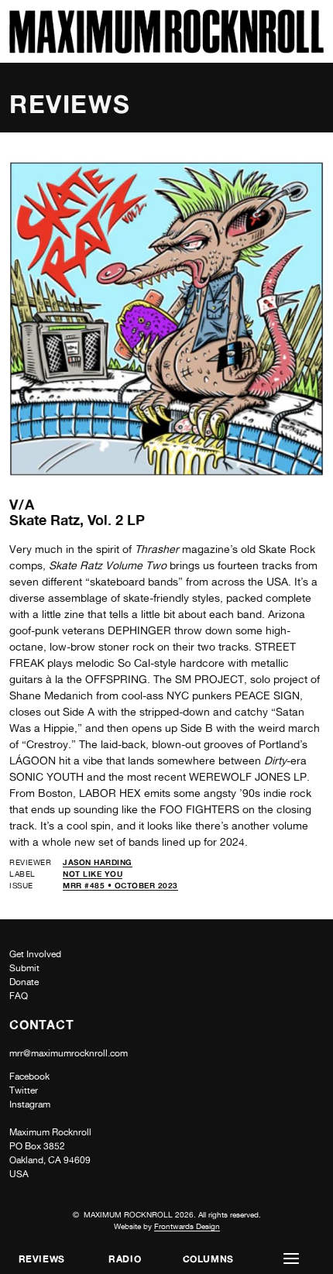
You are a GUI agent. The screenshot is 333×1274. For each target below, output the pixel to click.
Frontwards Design (187, 1226)
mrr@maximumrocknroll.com (68, 1053)
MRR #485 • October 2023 (120, 885)
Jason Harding (97, 862)
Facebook (29, 1076)
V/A (22, 504)
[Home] (166, 49)
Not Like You (92, 873)
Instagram (29, 1104)
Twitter (23, 1090)
